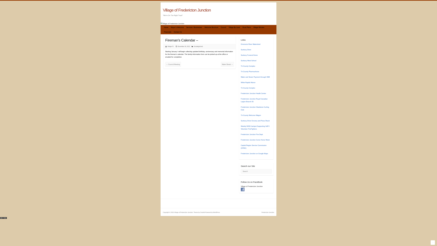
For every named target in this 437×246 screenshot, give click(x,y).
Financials (167, 32)
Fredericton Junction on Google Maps (254, 153)
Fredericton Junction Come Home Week (255, 140)
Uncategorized (198, 46)
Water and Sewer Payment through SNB (255, 77)
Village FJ (170, 46)
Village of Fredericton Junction (187, 10)
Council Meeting (173, 64)
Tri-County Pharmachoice (250, 71)
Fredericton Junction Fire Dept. (252, 134)
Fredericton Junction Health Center (253, 93)
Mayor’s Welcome (177, 27)
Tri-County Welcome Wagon (251, 115)
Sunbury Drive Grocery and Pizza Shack (255, 121)
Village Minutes (258, 27)
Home (166, 27)
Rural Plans (247, 27)
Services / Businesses (194, 27)
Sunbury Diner (246, 50)
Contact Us (178, 32)
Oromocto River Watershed (250, 44)
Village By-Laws (234, 27)
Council (223, 27)
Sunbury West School (248, 61)
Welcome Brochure (211, 27)
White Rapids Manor (248, 82)
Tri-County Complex (248, 66)
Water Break (227, 64)
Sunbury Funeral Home (249, 55)
